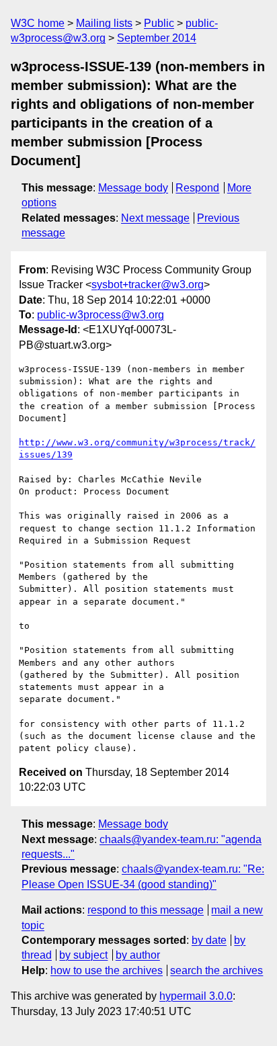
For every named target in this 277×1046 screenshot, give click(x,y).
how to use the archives (106, 970)
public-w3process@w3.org (100, 314)
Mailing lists (104, 23)
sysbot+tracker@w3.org (147, 284)
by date (209, 940)
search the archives (216, 970)
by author (138, 955)
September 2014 (156, 38)
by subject (83, 955)
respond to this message (145, 910)
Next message (155, 218)
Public (159, 23)
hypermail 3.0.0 (196, 996)
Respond (197, 187)
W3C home (38, 23)
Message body (133, 187)
